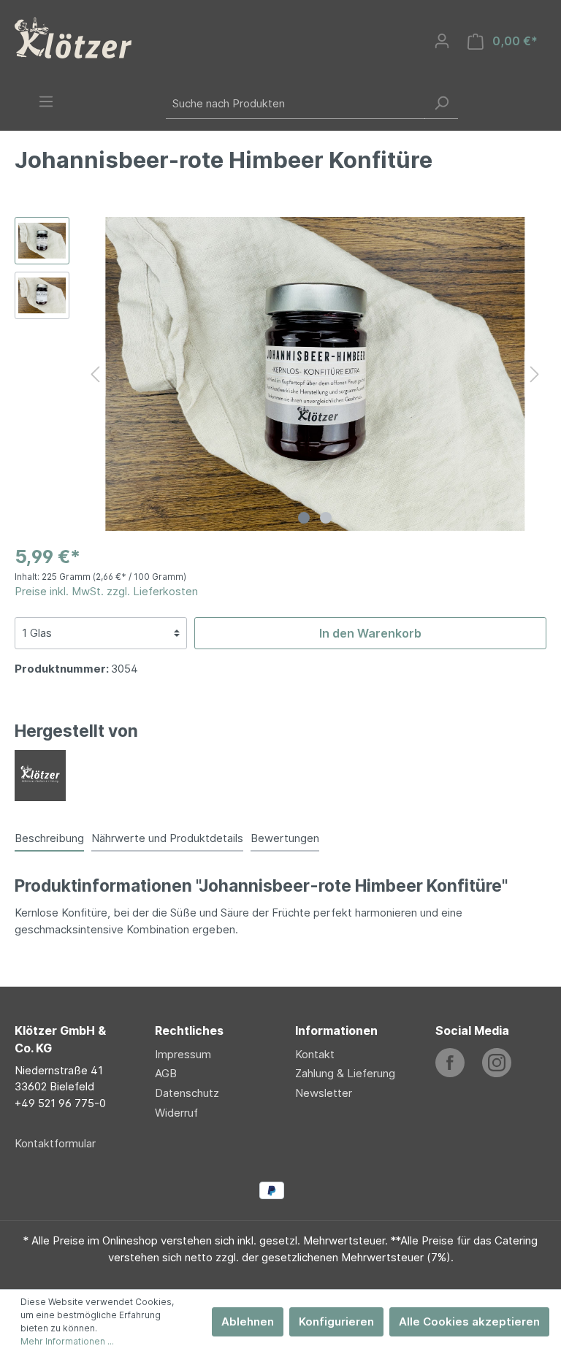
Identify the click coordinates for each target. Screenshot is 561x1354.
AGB (166, 1073)
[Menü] (46, 101)
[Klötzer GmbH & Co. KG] (40, 774)
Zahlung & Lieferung (345, 1073)
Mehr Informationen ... (67, 1341)
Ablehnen (247, 1321)
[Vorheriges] (95, 373)
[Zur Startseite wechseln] (73, 38)
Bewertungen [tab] (285, 838)
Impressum (183, 1054)
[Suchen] (441, 103)
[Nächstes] (535, 373)
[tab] (49, 838)
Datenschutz (187, 1093)
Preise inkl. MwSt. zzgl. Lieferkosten (106, 591)
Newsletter (323, 1093)
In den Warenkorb (370, 633)
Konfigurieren (336, 1321)
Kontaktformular (55, 1143)
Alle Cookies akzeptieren (469, 1321)
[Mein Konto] (442, 41)
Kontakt (315, 1054)
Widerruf (176, 1113)
